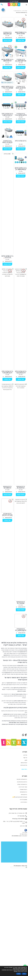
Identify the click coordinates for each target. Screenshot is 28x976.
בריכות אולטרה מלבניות (22, 779)
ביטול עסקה (24, 769)
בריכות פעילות (24, 794)
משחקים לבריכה (23, 799)
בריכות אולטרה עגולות (22, 784)
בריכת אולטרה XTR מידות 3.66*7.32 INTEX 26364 (20, 372)
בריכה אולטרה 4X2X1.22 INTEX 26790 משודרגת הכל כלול (7, 143)
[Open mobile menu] (26, 4)
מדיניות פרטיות (24, 765)
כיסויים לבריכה (24, 802)
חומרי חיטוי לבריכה (23, 787)
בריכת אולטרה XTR (20, 141)
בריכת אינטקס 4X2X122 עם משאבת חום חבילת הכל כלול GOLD (20, 488)
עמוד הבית (24, 10)
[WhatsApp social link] (23, 734)
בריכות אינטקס (17, 10)
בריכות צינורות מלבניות (22, 782)
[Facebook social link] (26, 734)
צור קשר (25, 757)
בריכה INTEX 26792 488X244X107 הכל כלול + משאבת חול (21, 169)
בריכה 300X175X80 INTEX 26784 (20, 33)
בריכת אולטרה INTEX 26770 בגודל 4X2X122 (21, 115)
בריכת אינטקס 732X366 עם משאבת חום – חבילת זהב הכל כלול (21, 604)
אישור (24, 973)
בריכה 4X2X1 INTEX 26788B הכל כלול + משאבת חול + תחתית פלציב (7, 89)
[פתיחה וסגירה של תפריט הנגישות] (3, 9)
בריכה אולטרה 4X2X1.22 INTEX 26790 (21, 88)
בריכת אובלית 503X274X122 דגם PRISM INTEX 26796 (20, 631)
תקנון (26, 760)
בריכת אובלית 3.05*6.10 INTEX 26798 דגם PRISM (7, 515)
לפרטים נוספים (21, 37)
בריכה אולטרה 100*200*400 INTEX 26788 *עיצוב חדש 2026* (7, 34)
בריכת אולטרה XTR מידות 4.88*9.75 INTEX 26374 (7, 372)
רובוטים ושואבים (23, 789)
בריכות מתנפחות (23, 792)
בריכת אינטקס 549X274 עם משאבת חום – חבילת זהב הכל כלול (7, 488)
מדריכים (25, 755)
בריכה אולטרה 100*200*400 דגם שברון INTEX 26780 (21, 61)
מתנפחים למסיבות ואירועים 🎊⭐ (19, 797)
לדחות (18, 973)
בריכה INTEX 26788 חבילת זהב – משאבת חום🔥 (7, 257)
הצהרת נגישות (24, 762)
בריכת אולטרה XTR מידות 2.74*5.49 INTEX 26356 (7, 115)
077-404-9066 (13, 1)
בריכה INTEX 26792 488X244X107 (7, 60)
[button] (7, 40)
